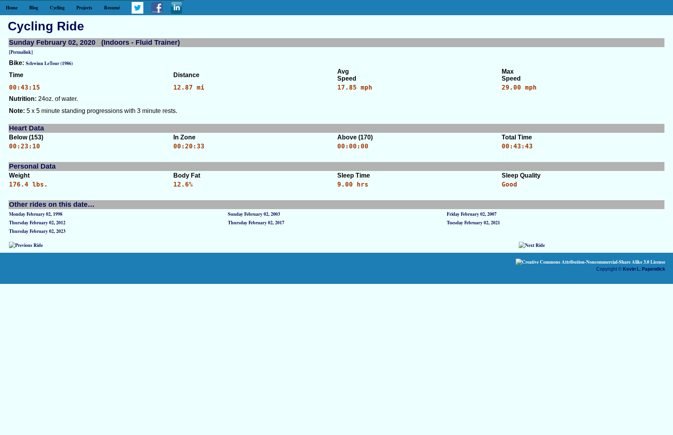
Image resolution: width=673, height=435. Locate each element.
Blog (33, 7)
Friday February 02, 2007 (472, 214)
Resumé (112, 7)
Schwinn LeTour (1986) (49, 63)
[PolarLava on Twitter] (137, 12)
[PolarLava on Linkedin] (176, 12)
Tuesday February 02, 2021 (473, 222)
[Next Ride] (532, 245)
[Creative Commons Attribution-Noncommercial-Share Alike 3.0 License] (590, 262)
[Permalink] (21, 52)
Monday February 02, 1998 (35, 214)
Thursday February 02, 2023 (37, 231)
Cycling (57, 7)
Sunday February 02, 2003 (254, 214)
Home (12, 7)
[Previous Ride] (26, 245)
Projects (84, 7)
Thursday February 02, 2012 (37, 222)
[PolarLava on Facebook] (157, 12)
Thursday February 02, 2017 (256, 222)
